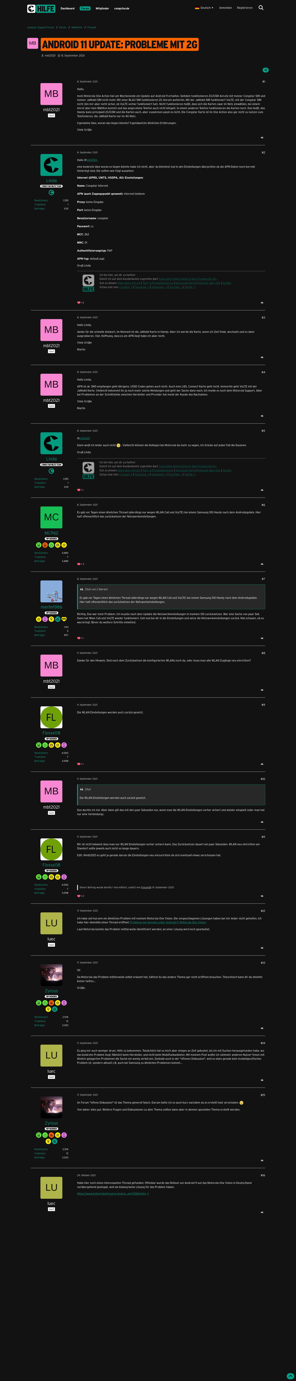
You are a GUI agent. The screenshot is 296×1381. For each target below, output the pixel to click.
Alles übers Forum (129, 283)
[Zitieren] (262, 137)
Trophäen (39, 204)
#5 (263, 430)
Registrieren (244, 7)
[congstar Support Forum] (41, 8)
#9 (263, 705)
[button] (205, 7)
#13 (263, 962)
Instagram (158, 287)
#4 (263, 372)
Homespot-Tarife (186, 283)
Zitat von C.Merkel (96, 589)
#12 (263, 911)
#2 (263, 152)
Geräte (227, 283)
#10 (263, 779)
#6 (263, 505)
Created (124, 287)
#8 (263, 653)
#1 (263, 81)
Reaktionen (40, 200)
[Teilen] (266, 70)
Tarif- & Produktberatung (158, 283)
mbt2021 (91, 160)
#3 (263, 317)
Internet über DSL (209, 283)
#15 (263, 1095)
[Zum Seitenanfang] (290, 1376)
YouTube (174, 287)
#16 (263, 1175)
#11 (263, 837)
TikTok (189, 287)
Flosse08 (146, 887)
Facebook (140, 287)
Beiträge (39, 208)
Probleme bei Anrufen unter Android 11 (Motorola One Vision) (168, 922)
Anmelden (225, 7)
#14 (263, 1043)
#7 (263, 579)
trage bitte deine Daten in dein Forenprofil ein (187, 279)
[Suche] (261, 7)
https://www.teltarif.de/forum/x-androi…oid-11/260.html (111, 1193)
